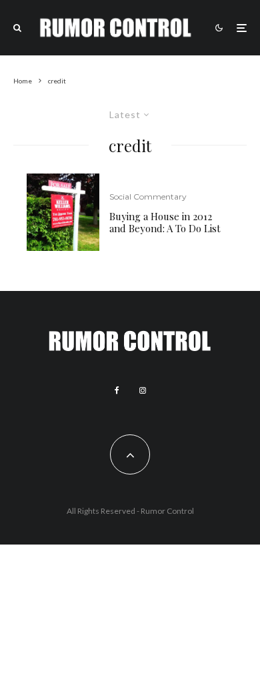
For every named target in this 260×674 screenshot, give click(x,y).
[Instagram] (142, 390)
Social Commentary (148, 197)
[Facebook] (117, 390)
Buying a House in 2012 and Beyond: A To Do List (165, 222)
